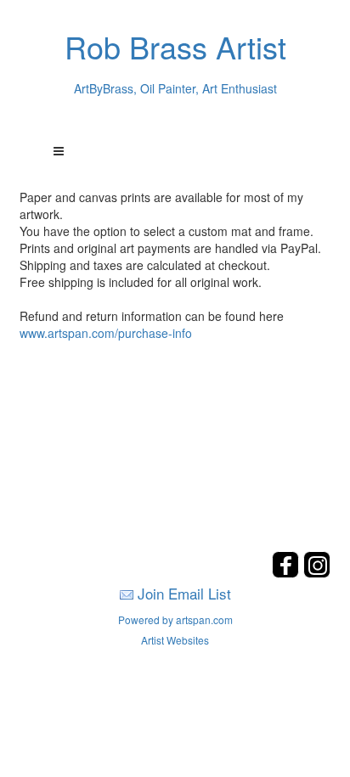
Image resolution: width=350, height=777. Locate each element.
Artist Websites (175, 640)
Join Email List (184, 593)
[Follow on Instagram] (316, 572)
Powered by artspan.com (175, 619)
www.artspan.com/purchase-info (106, 332)
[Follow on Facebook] (287, 572)
